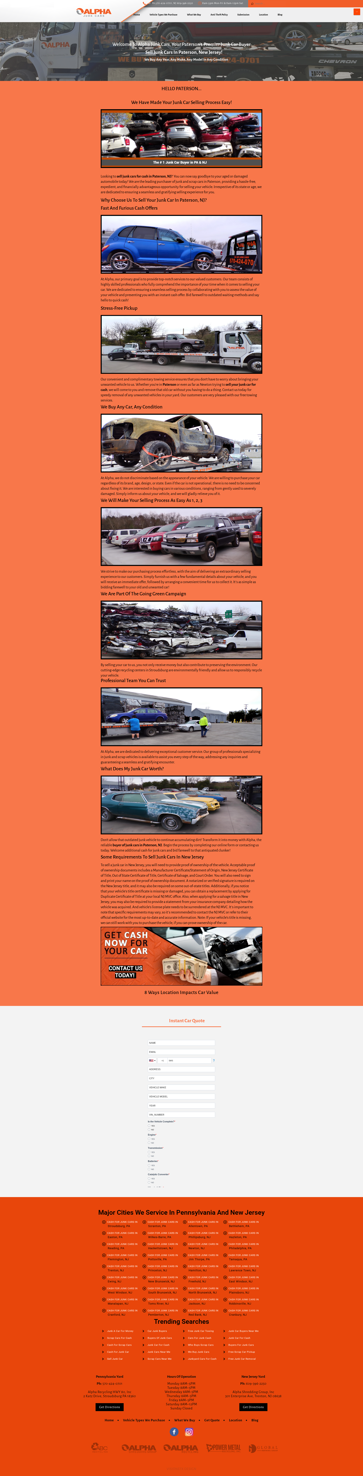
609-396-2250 (256, 1383)
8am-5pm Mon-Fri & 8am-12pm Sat (222, 3)
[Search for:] (267, 3)
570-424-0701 (113, 1383)
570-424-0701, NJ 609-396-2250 (174, 3)
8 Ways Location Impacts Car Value (181, 992)
